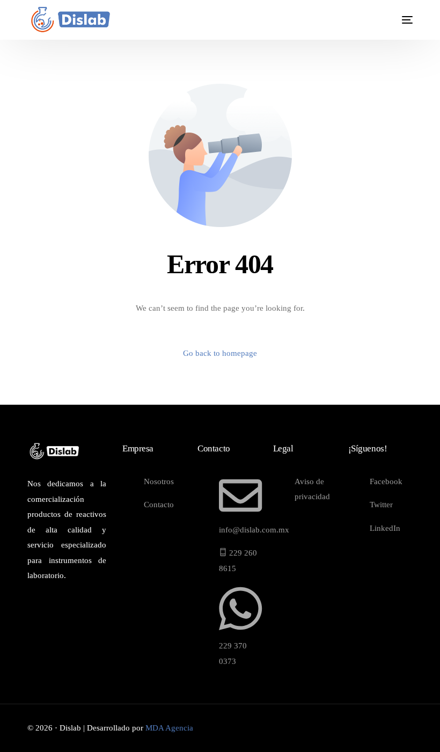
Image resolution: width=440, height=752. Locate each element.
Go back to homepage (220, 353)
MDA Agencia (169, 728)
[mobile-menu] (398, 19)
